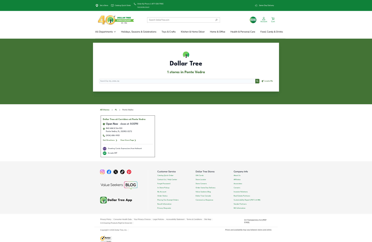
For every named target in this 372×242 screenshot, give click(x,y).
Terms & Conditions (194, 219)
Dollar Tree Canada (203, 196)
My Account (161, 192)
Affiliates (237, 179)
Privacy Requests (164, 208)
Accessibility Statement (175, 219)
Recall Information (164, 204)
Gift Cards (200, 175)
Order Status (162, 196)
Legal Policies (158, 219)
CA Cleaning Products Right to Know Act (116, 223)
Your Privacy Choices (142, 219)
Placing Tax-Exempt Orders (168, 200)
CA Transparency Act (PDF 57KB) (255, 221)
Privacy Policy (105, 219)
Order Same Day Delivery (205, 188)
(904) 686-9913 (113, 135)
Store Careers (201, 184)
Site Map (207, 219)
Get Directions (109, 140)
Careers (237, 188)
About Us (237, 175)
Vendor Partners (240, 204)
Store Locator (201, 179)
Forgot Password (163, 184)
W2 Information (239, 208)
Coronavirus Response (204, 200)
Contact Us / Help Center (167, 179)
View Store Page (127, 140)
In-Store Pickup (163, 188)
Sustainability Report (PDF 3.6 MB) (247, 200)
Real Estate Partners (242, 196)
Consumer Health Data (122, 219)
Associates (238, 184)
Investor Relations (241, 192)
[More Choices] (253, 20)
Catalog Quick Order (165, 175)
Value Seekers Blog (203, 192)
